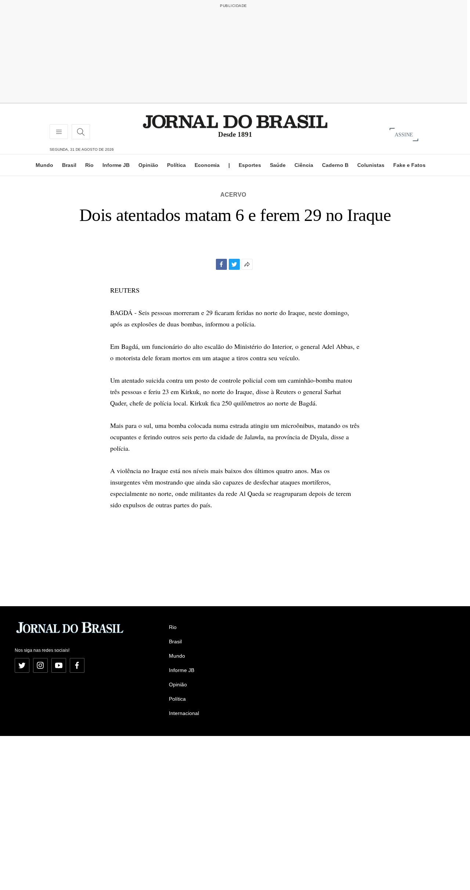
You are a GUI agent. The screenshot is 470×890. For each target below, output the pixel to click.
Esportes (250, 165)
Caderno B (335, 165)
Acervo (233, 195)
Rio (89, 165)
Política (176, 165)
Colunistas (370, 165)
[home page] (235, 121)
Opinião (148, 165)
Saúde (278, 165)
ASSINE (404, 134)
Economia (207, 165)
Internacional (184, 713)
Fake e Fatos (409, 165)
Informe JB (116, 165)
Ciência (303, 165)
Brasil (69, 165)
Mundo (44, 165)
